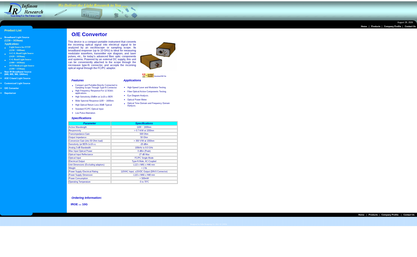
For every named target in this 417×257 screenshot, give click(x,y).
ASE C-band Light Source (17, 78)
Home (364, 26)
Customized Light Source (17, 83)
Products (375, 26)
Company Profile (392, 26)
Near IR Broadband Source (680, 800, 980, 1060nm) (18, 73)
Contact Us (411, 26)
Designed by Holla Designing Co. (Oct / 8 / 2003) (208, 224)
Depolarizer (10, 93)
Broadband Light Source (16, 37)
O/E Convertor (11, 88)
